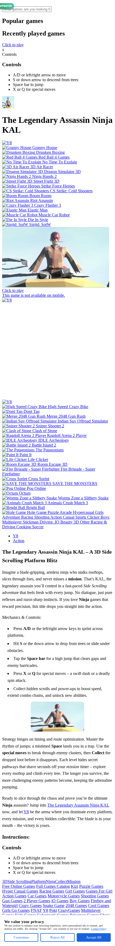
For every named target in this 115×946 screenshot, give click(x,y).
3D (4, 881)
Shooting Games (95, 896)
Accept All (93, 937)
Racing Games (51, 891)
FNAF (36, 910)
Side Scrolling (19, 881)
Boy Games (80, 900)
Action (18, 540)
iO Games (59, 900)
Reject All (57, 937)
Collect (61, 881)
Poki (53, 910)
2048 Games (76, 905)
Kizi (74, 886)
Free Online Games (18, 886)
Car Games (37, 896)
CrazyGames (69, 910)
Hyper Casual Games (20, 891)
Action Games (14, 896)
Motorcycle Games (64, 896)
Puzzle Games (91, 886)
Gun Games (12, 900)
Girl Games (75, 891)
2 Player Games (37, 900)
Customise (21, 937)
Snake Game (53, 905)
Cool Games (98, 905)
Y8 (15, 536)
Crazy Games (30, 905)
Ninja (50, 881)
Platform (38, 881)
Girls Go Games (16, 910)
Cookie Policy (98, 928)
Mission (73, 881)
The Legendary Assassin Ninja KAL (78, 805)
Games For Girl (99, 891)
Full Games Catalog (53, 886)
